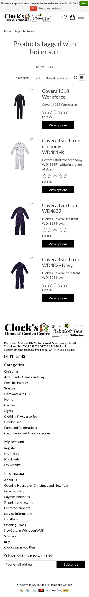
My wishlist (12, 465)
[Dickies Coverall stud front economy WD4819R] (19, 156)
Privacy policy (14, 491)
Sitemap (10, 536)
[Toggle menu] (81, 17)
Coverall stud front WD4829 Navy (62, 262)
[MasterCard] (41, 591)
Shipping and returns (18, 502)
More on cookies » (50, 8)
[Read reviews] (55, 111)
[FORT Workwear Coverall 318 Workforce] (19, 107)
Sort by (39, 78)
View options (58, 125)
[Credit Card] (27, 591)
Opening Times (15, 525)
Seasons (10, 388)
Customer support (17, 508)
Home (7, 31)
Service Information (18, 513)
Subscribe (71, 564)
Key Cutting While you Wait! (24, 530)
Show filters (44, 66)
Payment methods (17, 497)
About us (10, 480)
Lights (8, 411)
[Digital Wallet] (57, 591)
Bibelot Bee (12, 422)
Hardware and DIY (17, 394)
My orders (11, 453)
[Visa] (48, 591)
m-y (7, 542)
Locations (11, 519)
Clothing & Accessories (20, 416)
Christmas (11, 371)
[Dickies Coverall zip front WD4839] (19, 221)
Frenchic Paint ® (16, 382)
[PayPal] (66, 591)
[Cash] (21, 591)
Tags (17, 31)
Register (10, 448)
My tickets (12, 459)
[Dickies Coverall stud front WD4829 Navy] (19, 275)
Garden (9, 405)
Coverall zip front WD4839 (60, 208)
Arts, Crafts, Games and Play (24, 377)
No (33, 8)
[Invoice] (34, 591)
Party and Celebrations (20, 427)
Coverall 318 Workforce (55, 94)
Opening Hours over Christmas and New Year (36, 485)
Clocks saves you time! (20, 547)
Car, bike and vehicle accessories (27, 433)
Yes (84, 3)
